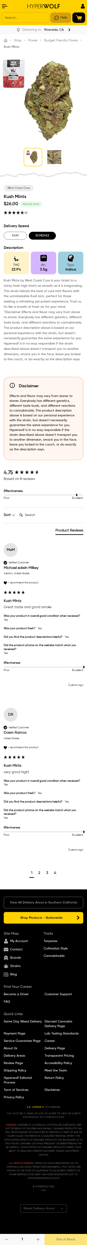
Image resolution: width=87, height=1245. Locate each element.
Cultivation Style (56, 948)
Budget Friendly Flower (61, 40)
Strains (15, 966)
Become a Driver (16, 994)
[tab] (69, 531)
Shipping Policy (15, 1070)
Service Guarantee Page (22, 1041)
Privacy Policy (14, 1097)
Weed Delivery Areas (39, 1208)
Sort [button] (8, 515)
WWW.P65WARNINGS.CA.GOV (44, 1178)
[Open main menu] (4, 6)
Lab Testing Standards (62, 1033)
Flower (33, 40)
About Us (10, 1048)
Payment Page (14, 1033)
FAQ (7, 1001)
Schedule (42, 235)
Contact (16, 949)
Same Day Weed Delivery (23, 1021)
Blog (13, 974)
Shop (18, 40)
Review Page (13, 1063)
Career (50, 1041)
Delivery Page (55, 1048)
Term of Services (16, 1090)
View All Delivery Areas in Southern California (43, 902)
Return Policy (54, 1078)
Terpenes (50, 941)
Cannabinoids (54, 956)
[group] (43, 472)
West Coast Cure (18, 188)
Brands (15, 957)
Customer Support (58, 994)
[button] (31, 873)
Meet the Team (56, 1070)
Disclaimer (52, 1090)
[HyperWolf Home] (43, 6)
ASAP (15, 235)
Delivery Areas (14, 1055)
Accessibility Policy (58, 1063)
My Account (19, 941)
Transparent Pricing (59, 1055)
